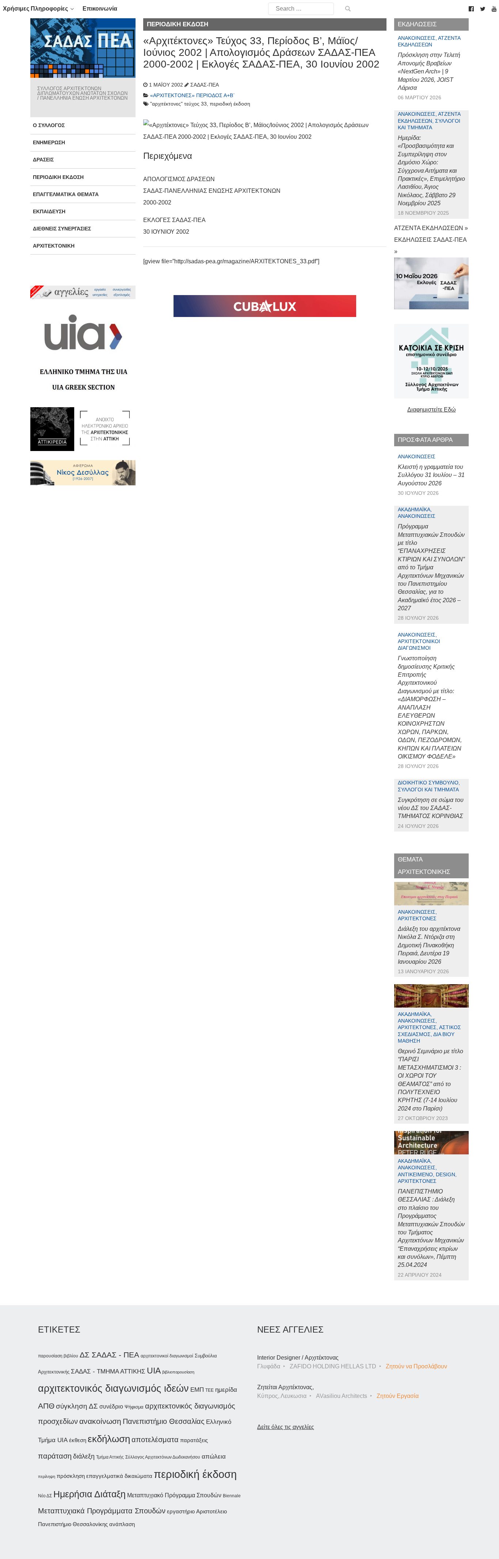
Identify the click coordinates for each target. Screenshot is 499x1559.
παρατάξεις (194, 1440)
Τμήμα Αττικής (110, 1457)
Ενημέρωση (49, 142)
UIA (154, 1370)
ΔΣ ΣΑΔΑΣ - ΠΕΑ (109, 1354)
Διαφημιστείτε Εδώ (431, 409)
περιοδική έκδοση (195, 1474)
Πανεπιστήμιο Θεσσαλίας (164, 1421)
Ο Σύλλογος (49, 125)
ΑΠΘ (46, 1406)
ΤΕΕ (209, 1390)
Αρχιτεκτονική (54, 246)
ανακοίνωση (100, 1421)
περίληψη (46, 1476)
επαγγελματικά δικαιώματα (119, 1476)
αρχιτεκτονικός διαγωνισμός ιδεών (113, 1388)
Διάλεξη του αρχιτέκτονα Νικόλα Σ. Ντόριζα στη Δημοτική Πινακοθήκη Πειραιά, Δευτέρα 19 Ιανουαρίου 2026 (429, 945)
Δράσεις (43, 160)
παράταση (55, 1456)
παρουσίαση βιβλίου (58, 1356)
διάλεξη (84, 1456)
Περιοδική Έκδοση (58, 177)
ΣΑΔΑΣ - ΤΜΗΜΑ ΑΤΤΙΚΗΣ (108, 1371)
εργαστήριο (181, 1511)
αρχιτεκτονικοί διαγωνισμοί (167, 1356)
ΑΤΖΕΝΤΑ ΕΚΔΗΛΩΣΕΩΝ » (431, 228)
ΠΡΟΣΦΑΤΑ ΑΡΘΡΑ (425, 439)
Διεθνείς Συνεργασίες (62, 229)
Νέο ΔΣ (45, 1495)
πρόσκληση (71, 1476)
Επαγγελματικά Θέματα (66, 194)
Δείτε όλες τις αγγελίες (285, 1427)
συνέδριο (111, 1406)
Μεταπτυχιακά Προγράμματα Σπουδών (101, 1510)
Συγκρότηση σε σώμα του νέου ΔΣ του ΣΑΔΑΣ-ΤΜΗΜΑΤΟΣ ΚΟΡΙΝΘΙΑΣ (431, 808)
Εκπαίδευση (49, 211)
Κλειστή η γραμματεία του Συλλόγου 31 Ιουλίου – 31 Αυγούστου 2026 (431, 475)
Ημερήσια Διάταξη (89, 1494)
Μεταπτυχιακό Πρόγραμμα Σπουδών (174, 1495)
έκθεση (77, 1440)
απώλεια (214, 1456)
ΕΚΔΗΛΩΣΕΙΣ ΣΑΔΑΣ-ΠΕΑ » (430, 246)
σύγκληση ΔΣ (77, 1406)
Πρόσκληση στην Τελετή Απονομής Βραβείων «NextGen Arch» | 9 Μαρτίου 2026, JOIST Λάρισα (429, 71)
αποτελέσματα (155, 1440)
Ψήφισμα (134, 1407)
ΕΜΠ (197, 1389)
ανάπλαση (122, 1524)
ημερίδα (226, 1389)
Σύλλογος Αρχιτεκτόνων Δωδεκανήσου (162, 1457)
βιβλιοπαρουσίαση (178, 1372)
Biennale (232, 1495)
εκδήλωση (109, 1438)
